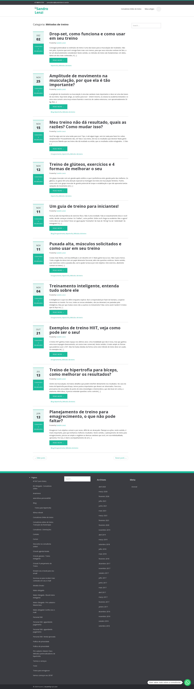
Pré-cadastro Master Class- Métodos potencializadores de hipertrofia (44, 653)
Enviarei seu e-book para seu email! (43, 572)
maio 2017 (102, 587)
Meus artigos (149, 9)
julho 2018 (102, 549)
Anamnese (37, 493)
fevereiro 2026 (104, 496)
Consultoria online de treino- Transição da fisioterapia (43, 523)
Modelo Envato (38, 585)
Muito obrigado (38, 590)
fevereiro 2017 (104, 602)
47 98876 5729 (39, 2)
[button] (187, 682)
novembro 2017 (104, 568)
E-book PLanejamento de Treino (42, 564)
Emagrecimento (56, 154)
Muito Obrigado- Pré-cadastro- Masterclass (44, 603)
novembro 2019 (104, 530)
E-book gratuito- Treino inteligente (41, 557)
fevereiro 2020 (104, 525)
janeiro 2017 (103, 607)
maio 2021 (102, 511)
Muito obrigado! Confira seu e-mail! (44, 611)
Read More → (58, 60)
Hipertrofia (54, 65)
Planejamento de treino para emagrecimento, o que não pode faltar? (82, 416)
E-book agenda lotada (41, 551)
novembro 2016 (104, 616)
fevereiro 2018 (104, 559)
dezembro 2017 (104, 563)
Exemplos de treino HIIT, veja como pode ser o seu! (84, 330)
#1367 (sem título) (39, 481)
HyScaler (55, 687)
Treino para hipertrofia (43, 508)
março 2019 (103, 539)
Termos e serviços (39, 661)
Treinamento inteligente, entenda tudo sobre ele (84, 288)
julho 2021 (102, 501)
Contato (36, 534)
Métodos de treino (65, 65)
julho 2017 (102, 578)
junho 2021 (103, 506)
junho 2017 (103, 583)
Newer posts (121, 458)
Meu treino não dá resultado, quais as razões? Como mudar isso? (87, 124)
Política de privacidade (41, 641)
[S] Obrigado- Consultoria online (42, 487)
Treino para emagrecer (41, 670)
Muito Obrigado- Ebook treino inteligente (44, 596)
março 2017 (103, 597)
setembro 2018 (104, 544)
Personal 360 (38, 617)
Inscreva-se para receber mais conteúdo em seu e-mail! (44, 579)
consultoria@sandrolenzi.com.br (58, 2)
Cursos (35, 539)
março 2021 (103, 515)
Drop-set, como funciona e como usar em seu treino (87, 36)
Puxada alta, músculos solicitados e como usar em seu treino (85, 246)
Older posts (40, 458)
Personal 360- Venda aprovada (44, 637)
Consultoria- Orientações (42, 529)
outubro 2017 (104, 573)
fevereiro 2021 (104, 520)
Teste (35, 666)
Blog (52, 112)
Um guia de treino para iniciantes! (84, 206)
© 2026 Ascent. (38, 687)
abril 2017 (102, 592)
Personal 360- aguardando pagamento (42, 623)
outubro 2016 (104, 621)
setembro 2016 (104, 626)
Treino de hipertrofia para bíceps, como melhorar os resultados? (83, 372)
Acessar (134, 487)
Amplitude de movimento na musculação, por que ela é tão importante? (79, 80)
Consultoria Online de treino (131, 9)
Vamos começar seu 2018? (43, 675)
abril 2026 (102, 487)
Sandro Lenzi (61, 43)
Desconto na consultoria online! (42, 545)
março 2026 (103, 491)
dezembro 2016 (104, 611)
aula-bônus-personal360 (42, 498)
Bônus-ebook (38, 512)
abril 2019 (102, 535)
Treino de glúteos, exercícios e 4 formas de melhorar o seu (82, 166)
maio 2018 (102, 554)
